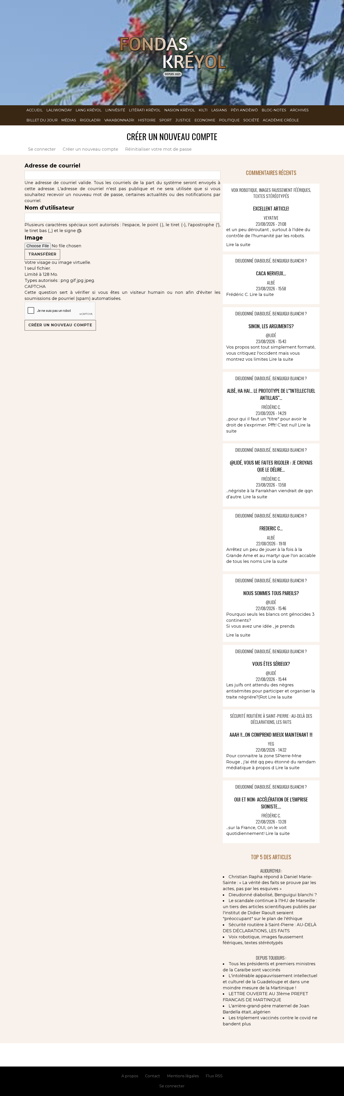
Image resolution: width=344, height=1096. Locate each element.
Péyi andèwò (244, 110)
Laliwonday (59, 110)
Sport (165, 120)
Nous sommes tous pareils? (271, 593)
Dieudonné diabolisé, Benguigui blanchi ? (273, 894)
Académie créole (281, 120)
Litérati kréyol (145, 110)
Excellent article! (271, 208)
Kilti (203, 110)
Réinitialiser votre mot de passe (158, 149)
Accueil (34, 110)
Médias (68, 120)
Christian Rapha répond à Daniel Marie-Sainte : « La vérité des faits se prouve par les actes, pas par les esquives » (269, 882)
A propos (129, 1076)
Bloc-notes (274, 110)
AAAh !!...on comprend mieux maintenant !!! (271, 734)
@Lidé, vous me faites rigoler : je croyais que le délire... (271, 466)
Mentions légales (183, 1076)
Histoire (147, 120)
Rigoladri (90, 120)
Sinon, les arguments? (271, 326)
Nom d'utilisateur (49, 207)
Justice (183, 120)
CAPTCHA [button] (35, 286)
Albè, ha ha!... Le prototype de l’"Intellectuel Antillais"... (271, 394)
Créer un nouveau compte (92, 149)
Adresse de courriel (52, 165)
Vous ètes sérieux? (271, 663)
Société (251, 120)
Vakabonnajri (119, 120)
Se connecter (42, 149)
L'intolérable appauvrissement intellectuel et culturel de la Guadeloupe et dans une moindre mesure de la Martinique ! (270, 981)
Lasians (219, 110)
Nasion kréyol (179, 110)
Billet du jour (42, 120)
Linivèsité (115, 110)
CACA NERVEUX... (271, 273)
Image (34, 237)
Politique (229, 120)
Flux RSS (214, 1076)
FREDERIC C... (271, 528)
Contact (152, 1076)
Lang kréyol (89, 110)
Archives (299, 110)
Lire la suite (238, 244)
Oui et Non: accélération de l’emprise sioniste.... (271, 803)
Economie (204, 120)
